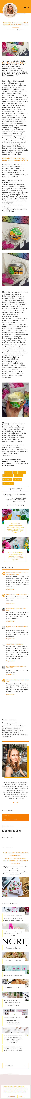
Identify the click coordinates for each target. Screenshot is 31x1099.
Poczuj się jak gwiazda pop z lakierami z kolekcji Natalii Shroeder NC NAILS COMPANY (13, 1048)
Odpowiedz (10, 589)
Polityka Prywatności (11, 819)
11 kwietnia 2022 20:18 (21, 594)
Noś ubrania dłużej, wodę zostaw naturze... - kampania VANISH (13, 933)
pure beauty (17, 479)
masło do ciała (7, 475)
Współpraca (7, 815)
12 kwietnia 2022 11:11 (16, 644)
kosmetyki (22, 472)
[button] (22, 4)
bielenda (8, 472)
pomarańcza (7, 479)
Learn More (11, 1096)
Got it (20, 1096)
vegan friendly (8, 483)
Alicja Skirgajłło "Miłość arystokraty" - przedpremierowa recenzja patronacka (16, 499)
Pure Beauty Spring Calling (14, 63)
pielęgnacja (18, 475)
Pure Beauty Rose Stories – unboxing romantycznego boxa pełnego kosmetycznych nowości (15, 858)
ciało (15, 472)
